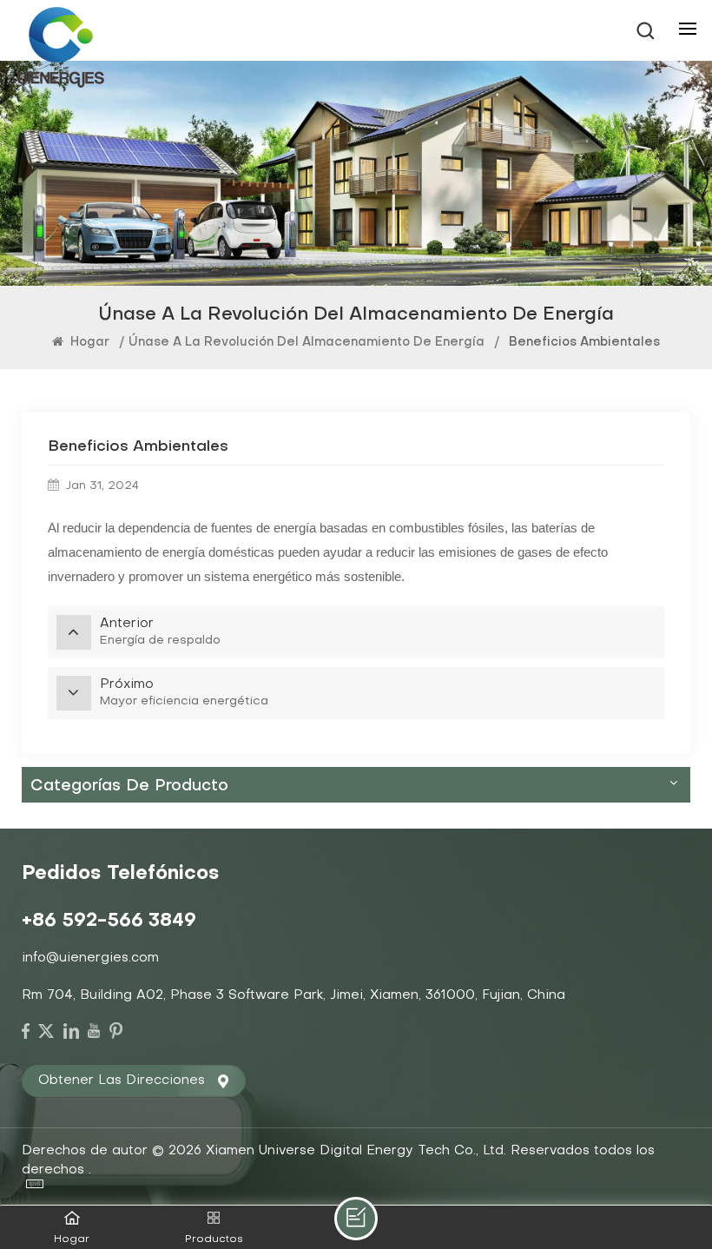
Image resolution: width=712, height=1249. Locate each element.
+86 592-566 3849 (109, 921)
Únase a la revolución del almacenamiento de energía (307, 342)
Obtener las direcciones (121, 1080)
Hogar (88, 342)
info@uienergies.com (90, 958)
